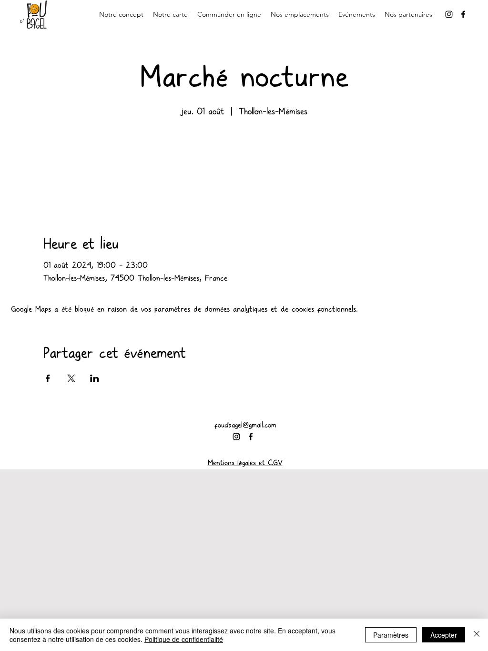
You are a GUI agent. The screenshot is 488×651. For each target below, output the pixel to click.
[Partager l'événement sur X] (71, 378)
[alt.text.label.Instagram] (449, 14)
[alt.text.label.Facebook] (463, 14)
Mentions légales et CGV (245, 462)
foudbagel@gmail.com (245, 425)
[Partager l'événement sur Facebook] (47, 378)
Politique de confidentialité (183, 639)
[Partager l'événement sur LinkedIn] (94, 378)
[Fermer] (476, 634)
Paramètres (390, 635)
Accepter (443, 635)
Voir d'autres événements (244, 164)
